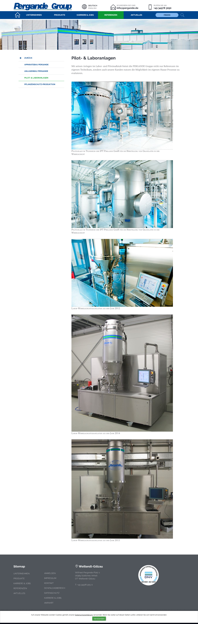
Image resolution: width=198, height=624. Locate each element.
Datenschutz (51, 593)
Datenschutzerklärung (84, 615)
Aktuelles (19, 593)
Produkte (19, 578)
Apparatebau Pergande (36, 65)
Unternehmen (21, 573)
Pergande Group (47, 6)
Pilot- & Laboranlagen (36, 78)
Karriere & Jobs (22, 583)
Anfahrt (48, 603)
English (92, 8)
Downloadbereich (54, 588)
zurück (28, 58)
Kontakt (49, 583)
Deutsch (92, 5)
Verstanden (99, 618)
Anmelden (50, 573)
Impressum (50, 578)
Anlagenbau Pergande (36, 71)
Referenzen (20, 588)
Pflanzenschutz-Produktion (39, 84)
